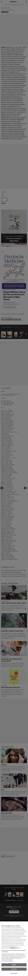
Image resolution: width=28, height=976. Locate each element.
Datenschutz (12, 947)
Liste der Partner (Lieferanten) (7, 961)
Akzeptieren (14, 964)
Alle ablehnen (14, 969)
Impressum (17, 947)
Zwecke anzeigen (14, 973)
